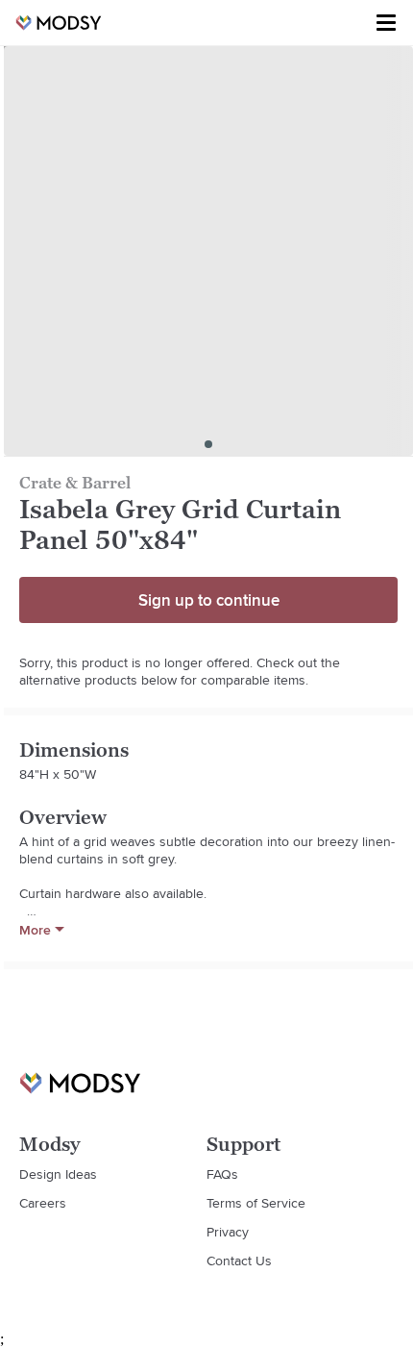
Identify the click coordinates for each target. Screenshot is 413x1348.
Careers (42, 1202)
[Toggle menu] (386, 23)
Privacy (227, 1231)
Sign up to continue (208, 600)
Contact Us (239, 1260)
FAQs (222, 1174)
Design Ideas (58, 1174)
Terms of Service (255, 1202)
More (35, 929)
